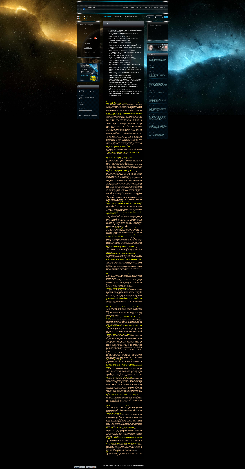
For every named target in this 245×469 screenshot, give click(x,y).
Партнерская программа (119, 465)
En (79, 16)
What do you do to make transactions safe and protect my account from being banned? (123, 34)
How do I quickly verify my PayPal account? (120, 75)
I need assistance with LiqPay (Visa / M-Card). (120, 82)
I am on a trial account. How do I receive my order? (122, 57)
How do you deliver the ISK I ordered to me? (120, 42)
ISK (85, 28)
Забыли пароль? (118, 16)
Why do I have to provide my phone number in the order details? (125, 91)
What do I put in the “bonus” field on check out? (121, 89)
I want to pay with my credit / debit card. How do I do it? (123, 67)
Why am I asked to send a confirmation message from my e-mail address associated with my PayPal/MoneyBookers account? (125, 80)
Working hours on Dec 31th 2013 (86, 91)
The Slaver (81, 104)
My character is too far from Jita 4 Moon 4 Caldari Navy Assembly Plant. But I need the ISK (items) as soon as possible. (125, 44)
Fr (79, 18)
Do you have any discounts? (116, 88)
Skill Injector (89, 52)
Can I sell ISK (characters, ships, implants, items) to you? (123, 38)
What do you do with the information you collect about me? (124, 93)
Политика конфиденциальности (135, 465)
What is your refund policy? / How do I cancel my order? (123, 84)
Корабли (87, 43)
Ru (86, 16)
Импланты (88, 48)
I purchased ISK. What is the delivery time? (120, 40)
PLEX (85, 33)
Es (86, 18)
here (121, 200)
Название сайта (89, 7)
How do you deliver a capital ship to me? (119, 62)
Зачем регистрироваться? (131, 16)
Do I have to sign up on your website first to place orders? (123, 86)
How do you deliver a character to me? (119, 60)
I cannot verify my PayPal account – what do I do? (121, 77)
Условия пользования (107, 465)
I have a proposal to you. (115, 95)
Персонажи (88, 38)
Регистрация (107, 16)
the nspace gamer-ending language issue (88, 115)
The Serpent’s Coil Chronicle (85, 109)
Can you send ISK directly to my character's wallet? (122, 50)
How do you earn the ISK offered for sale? (119, 36)
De (92, 16)
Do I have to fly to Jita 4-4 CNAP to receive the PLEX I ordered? (125, 59)
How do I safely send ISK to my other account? (121, 55)
